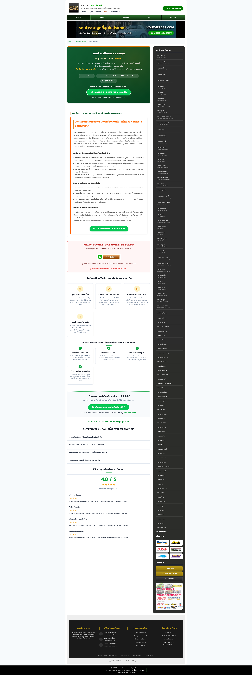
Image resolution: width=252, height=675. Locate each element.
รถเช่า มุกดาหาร (162, 331)
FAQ (149, 18)
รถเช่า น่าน (161, 160)
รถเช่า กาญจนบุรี (162, 239)
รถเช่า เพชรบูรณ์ (162, 396)
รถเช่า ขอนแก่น (163, 135)
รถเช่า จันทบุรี (161, 431)
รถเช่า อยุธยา (162, 245)
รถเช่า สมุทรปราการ (163, 178)
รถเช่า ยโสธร (161, 335)
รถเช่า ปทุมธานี (162, 148)
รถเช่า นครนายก (162, 370)
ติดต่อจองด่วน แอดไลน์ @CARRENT (110, 407)
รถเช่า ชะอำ (162, 68)
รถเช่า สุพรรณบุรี (162, 414)
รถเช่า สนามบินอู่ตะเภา (164, 203)
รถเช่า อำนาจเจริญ (162, 357)
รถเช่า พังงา (162, 184)
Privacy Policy (121, 673)
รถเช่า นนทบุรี (161, 379)
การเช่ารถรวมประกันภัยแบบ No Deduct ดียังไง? (86, 445)
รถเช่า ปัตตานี (161, 493)
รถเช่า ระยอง (162, 75)
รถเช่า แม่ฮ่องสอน (163, 306)
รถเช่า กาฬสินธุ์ (161, 318)
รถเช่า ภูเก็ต (162, 111)
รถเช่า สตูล (160, 506)
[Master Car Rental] (162, 556)
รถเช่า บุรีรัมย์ (162, 288)
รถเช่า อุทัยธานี (161, 427)
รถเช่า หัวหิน (162, 154)
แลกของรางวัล (169, 568)
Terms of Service (130, 673)
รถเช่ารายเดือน (169, 579)
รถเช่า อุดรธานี (162, 142)
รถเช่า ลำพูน (162, 312)
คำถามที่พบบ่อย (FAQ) (169, 636)
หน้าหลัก (78, 18)
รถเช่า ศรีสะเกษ (162, 344)
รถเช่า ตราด (160, 444)
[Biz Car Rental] (176, 556)
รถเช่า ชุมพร (161, 479)
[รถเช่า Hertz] (176, 543)
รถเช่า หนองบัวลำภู (163, 353)
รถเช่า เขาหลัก (162, 294)
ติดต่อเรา (173, 18)
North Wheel (140, 645)
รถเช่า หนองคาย (162, 348)
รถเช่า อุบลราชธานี (164, 196)
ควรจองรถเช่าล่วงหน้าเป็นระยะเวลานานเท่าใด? (85, 460)
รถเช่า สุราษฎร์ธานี (163, 123)
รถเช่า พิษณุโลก (163, 172)
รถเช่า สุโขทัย (161, 410)
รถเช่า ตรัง (161, 93)
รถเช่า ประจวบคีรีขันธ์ (163, 466)
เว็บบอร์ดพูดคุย (169, 639)
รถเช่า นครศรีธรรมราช (165, 117)
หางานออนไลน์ (149, 655)
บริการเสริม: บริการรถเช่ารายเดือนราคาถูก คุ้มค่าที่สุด (109, 421)
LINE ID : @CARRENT (173, 8)
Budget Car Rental (140, 636)
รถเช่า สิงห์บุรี (161, 405)
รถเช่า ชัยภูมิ (162, 300)
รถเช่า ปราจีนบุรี (162, 449)
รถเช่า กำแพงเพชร (162, 361)
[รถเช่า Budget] (162, 543)
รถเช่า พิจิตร (160, 388)
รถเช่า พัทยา (162, 99)
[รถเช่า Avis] (162, 549)
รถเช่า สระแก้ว (161, 458)
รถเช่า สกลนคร (163, 270)
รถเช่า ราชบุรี (161, 233)
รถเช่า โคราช (161, 56)
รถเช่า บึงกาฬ (161, 322)
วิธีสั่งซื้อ (126, 18)
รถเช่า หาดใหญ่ (162, 209)
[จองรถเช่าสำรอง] (109, 257)
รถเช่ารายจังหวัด (81, 42)
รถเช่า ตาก (161, 87)
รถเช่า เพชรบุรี (161, 471)
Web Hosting (113, 655)
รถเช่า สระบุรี (161, 418)
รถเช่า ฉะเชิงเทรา (162, 436)
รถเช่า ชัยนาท (161, 366)
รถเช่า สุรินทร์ (161, 340)
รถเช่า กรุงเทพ (162, 190)
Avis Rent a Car (140, 633)
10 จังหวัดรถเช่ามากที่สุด (169, 573)
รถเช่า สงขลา (161, 510)
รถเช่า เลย (161, 282)
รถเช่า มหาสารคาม (163, 327)
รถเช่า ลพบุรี (160, 401)
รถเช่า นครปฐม (161, 227)
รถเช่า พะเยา (161, 519)
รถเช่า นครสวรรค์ (162, 375)
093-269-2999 (130, 413)
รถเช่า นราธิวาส (162, 488)
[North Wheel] (176, 549)
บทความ (102, 18)
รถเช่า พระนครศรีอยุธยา (164, 383)
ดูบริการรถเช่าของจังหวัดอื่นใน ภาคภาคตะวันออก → (109, 268)
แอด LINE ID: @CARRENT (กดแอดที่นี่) (110, 92)
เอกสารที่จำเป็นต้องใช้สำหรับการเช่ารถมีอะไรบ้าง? (86, 437)
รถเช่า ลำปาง (162, 251)
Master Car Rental (140, 639)
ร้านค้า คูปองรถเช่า (140, 670)
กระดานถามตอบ (161, 531)
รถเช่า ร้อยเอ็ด (161, 276)
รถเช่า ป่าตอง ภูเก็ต (163, 221)
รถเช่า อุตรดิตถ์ (161, 527)
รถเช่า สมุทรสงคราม (164, 264)
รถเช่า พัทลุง (160, 497)
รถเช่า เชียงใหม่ (163, 62)
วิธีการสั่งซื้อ (168, 633)
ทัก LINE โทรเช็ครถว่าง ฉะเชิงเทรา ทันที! (109, 228)
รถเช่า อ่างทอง (161, 423)
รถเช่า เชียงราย (163, 166)
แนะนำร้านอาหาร (137, 655)
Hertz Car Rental (140, 642)
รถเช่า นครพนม (163, 105)
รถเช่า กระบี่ (161, 215)
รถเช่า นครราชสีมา (165, 81)
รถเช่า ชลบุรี (161, 440)
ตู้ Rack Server (125, 655)
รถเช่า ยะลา (160, 514)
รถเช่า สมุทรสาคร (163, 257)
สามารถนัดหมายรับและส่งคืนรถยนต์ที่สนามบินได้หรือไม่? (88, 452)
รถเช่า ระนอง (161, 501)
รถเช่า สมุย (161, 129)
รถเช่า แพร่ (160, 523)
